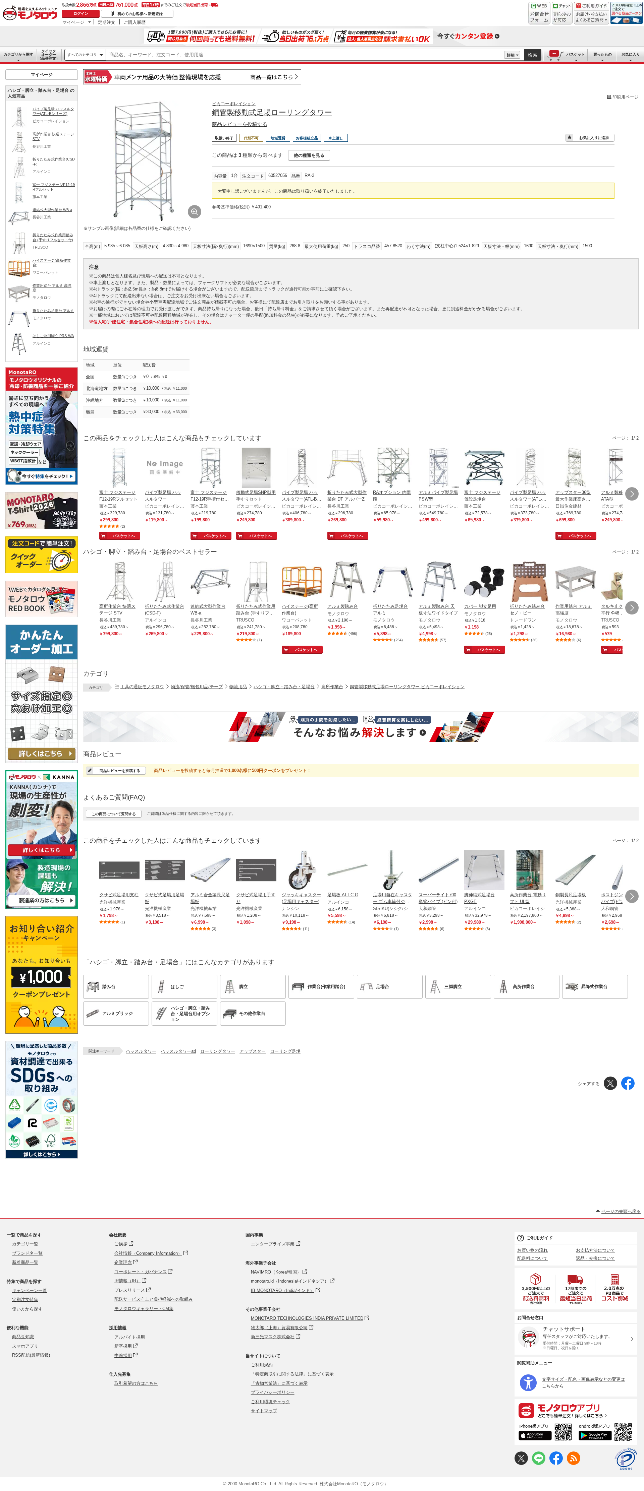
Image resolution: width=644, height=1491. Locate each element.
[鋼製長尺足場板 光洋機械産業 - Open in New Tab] (575, 871)
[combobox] (305, 55)
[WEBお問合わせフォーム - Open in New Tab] (539, 13)
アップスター (252, 1051)
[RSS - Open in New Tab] (573, 1463)
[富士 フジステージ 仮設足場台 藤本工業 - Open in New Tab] (484, 468)
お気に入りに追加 (594, 138)
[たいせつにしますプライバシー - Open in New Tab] (625, 1458)
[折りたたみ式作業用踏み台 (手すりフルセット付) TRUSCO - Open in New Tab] (256, 582)
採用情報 (117, 1327)
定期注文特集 (25, 1299)
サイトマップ (264, 1410)
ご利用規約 (262, 1364)
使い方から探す (27, 1308)
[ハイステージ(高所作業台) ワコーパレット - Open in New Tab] (302, 582)
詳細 (511, 55)
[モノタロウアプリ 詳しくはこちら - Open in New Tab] (576, 1410)
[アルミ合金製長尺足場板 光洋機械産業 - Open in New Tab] (211, 871)
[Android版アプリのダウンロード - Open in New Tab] (606, 1433)
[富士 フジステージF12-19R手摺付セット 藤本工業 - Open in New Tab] (211, 468)
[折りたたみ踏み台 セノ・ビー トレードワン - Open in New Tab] (530, 582)
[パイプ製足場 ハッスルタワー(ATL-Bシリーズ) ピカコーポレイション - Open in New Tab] (302, 468)
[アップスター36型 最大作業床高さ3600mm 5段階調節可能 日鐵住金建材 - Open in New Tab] (575, 468)
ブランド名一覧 (27, 1253)
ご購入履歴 (135, 22)
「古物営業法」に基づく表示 (279, 1383)
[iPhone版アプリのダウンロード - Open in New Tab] (545, 1433)
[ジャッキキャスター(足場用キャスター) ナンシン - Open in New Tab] (302, 871)
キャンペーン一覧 (29, 1290)
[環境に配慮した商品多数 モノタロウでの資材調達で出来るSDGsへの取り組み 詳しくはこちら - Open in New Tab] (41, 1157)
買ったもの (602, 54)
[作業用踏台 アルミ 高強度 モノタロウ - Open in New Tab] (575, 582)
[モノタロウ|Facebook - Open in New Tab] (556, 1463)
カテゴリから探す (18, 54)
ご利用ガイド (540, 1237)
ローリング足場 (285, 1051)
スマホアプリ (25, 1346)
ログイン (80, 13)
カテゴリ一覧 (25, 1243)
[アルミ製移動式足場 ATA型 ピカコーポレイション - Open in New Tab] (621, 468)
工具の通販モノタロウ (142, 686)
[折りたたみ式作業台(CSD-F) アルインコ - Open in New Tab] (165, 582)
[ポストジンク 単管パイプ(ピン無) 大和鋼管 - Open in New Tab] (621, 871)
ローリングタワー (217, 1051)
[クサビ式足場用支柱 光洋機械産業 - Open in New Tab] (119, 871)
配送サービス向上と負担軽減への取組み (153, 1299)
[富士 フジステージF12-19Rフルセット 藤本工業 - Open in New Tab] (119, 468)
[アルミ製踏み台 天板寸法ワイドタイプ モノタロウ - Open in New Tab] (439, 582)
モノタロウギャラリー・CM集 (143, 1308)
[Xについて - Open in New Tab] (521, 1463)
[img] (31, 13)
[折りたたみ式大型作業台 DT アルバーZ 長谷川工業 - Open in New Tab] (347, 468)
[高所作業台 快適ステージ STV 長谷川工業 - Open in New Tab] (119, 582)
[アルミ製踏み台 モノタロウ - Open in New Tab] (347, 582)
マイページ (73, 22)
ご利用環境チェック (270, 1401)
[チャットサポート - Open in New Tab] (562, 13)
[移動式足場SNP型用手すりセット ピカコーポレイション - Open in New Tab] (256, 468)
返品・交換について (595, 1258)
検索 (533, 54)
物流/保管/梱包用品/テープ (197, 686)
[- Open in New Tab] (536, 1289)
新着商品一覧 (25, 1262)
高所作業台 (332, 686)
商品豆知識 (23, 1336)
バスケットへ (124, 536)
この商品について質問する (114, 814)
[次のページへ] (632, 494)
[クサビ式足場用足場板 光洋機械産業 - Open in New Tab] (165, 871)
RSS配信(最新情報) (31, 1355)
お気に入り (631, 54)
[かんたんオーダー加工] (41, 761)
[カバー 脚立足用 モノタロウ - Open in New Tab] (484, 582)
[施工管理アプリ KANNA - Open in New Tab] (41, 856)
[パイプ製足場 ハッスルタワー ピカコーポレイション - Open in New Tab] (165, 468)
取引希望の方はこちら (136, 1383)
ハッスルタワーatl (178, 1051)
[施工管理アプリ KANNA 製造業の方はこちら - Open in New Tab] (41, 907)
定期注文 (106, 22)
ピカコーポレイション (234, 103)
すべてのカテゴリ (82, 55)
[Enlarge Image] (194, 211)
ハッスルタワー (141, 1051)
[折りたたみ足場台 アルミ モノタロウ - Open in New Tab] (393, 582)
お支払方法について (595, 1250)
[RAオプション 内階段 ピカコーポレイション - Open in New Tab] (393, 468)
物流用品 (238, 686)
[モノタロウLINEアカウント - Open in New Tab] (538, 1463)
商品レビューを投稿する (239, 124)
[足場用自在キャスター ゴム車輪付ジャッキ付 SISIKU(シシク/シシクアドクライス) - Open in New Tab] (393, 871)
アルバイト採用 (129, 1337)
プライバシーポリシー (272, 1392)
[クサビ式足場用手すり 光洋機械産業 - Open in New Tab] (256, 871)
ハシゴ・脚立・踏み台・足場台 (284, 686)
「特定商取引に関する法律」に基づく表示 (292, 1373)
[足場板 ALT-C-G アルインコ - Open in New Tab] (347, 871)
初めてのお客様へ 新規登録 (140, 14)
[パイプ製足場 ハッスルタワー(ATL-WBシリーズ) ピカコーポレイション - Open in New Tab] (530, 468)
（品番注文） (49, 54)
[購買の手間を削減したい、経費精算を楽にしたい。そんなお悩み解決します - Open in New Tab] (361, 726)
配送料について (532, 1258)
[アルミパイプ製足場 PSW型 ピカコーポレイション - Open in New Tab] (439, 468)
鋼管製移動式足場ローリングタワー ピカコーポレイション (407, 686)
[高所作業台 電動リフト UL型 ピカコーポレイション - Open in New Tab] (530, 871)
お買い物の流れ (532, 1250)
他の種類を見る (309, 155)
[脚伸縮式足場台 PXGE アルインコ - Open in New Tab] (484, 871)
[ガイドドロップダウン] (591, 17)
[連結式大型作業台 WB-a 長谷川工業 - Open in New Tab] (211, 582)
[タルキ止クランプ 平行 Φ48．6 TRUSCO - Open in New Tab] (621, 582)
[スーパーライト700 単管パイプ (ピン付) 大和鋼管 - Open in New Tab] (439, 871)
